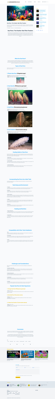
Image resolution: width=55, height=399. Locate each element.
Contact (11, 392)
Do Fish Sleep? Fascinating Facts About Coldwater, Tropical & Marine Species (43, 11)
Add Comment (18, 369)
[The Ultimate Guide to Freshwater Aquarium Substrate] (37, 26)
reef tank (17, 341)
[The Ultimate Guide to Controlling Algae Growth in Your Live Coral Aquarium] (13, 354)
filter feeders (11, 341)
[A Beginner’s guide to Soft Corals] (39, 385)
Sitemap (8, 394)
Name (17, 367)
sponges (29, 341)
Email (25, 367)
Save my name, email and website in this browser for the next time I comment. (24, 375)
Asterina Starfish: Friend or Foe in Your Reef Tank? (34, 385)
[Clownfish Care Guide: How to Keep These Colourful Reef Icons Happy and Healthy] (27, 354)
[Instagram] (40, 30)
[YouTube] (42, 30)
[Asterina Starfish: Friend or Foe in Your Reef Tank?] (29, 385)
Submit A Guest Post (17, 394)
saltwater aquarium (22, 341)
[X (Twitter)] (17, 344)
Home (19, 392)
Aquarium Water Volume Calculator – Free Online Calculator (12, 391)
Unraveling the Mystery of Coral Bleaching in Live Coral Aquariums (43, 18)
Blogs (7, 392)
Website (33, 367)
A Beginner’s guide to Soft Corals (44, 385)
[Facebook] (10, 344)
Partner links (13, 393)
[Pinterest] (23, 344)
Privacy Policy (18, 393)
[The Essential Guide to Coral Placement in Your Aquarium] (37, 23)
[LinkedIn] (30, 344)
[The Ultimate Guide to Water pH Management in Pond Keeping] (37, 15)
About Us (8, 390)
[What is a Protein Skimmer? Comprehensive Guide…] (41, 354)
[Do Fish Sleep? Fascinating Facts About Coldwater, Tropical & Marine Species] (37, 11)
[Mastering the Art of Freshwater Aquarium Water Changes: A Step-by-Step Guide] (18, 385)
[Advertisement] (20, 41)
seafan (26, 341)
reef (14, 341)
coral (8, 341)
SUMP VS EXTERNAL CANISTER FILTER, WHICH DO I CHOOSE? (13, 385)
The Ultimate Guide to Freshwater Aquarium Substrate (42, 26)
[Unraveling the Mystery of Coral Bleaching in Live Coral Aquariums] (37, 18)
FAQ (13, 392)
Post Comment (18, 377)
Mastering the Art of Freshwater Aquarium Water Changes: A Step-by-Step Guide (23, 385)
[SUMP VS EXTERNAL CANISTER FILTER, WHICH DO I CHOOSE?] (8, 385)
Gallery (16, 392)
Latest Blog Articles (9, 393)
